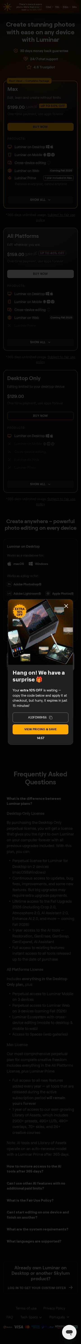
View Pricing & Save (40, 729)
